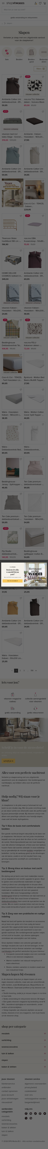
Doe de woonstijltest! (12, 581)
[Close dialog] (45, 564)
